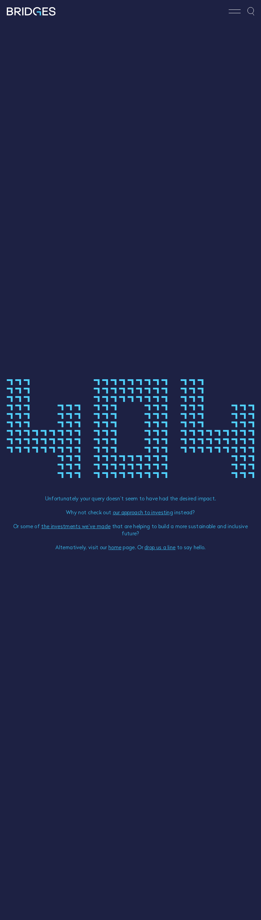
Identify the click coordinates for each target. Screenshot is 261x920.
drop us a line (159, 547)
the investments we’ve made (75, 526)
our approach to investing (143, 512)
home (114, 547)
